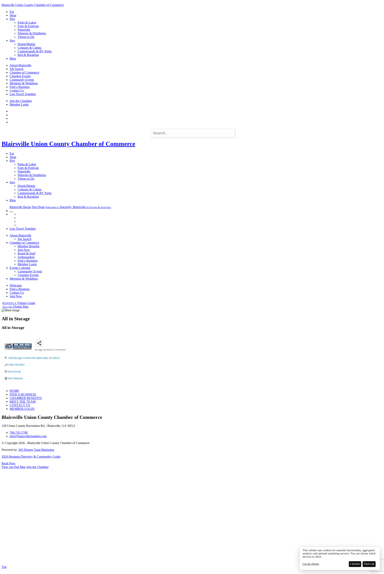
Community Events (22, 79)
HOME (14, 390)
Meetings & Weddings (24, 83)
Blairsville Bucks (20, 207)
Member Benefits (28, 246)
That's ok (369, 563)
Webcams (16, 285)
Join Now (24, 250)
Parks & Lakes (27, 22)
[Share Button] (39, 343)
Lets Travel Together (23, 94)
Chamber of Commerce (24, 72)
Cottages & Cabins (29, 47)
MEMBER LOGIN (22, 408)
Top (4, 567)
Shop (13, 15)
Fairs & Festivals (28, 26)
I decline (355, 563)
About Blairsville (20, 65)
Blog (13, 58)
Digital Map (15, 306)
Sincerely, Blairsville (78, 207)
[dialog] (340, 558)
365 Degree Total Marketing (36, 449)
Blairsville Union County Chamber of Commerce (33, 5)
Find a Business (20, 87)
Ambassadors (26, 257)
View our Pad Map (14, 467)
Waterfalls (24, 29)
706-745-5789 (19, 432)
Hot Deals (38, 207)
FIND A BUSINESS (23, 394)
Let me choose (311, 563)
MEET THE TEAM (23, 401)
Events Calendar (20, 268)
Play (12, 19)
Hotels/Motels (26, 44)
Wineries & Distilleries (32, 33)
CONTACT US (20, 405)
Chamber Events (20, 76)
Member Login (19, 104)
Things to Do (26, 37)
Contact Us (17, 90)
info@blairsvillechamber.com (28, 436)
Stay (12, 40)
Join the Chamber (21, 101)
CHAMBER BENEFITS (26, 398)
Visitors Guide (18, 303)
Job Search (16, 69)
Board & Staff (26, 253)
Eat (12, 11)
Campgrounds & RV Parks (35, 51)
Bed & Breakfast (28, 55)
